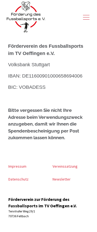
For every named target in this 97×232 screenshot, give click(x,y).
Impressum (17, 166)
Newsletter (62, 179)
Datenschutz (18, 179)
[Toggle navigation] (86, 17)
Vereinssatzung (65, 166)
